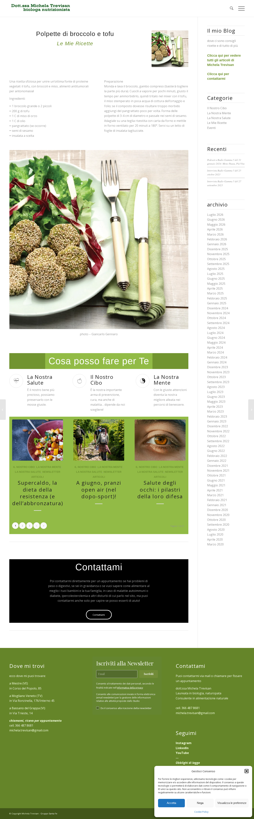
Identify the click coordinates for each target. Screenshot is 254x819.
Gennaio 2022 (216, 461)
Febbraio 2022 (217, 456)
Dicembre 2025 (217, 249)
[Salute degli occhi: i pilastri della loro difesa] (160, 440)
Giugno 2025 (216, 279)
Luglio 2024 (215, 333)
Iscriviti (148, 674)
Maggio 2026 (216, 224)
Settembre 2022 (218, 441)
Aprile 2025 (215, 288)
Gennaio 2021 (216, 505)
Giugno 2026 (216, 219)
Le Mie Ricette (217, 123)
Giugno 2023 (216, 397)
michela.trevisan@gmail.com (28, 730)
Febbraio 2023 (217, 416)
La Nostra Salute (28, 471)
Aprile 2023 (215, 407)
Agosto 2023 (216, 387)
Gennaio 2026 (216, 244)
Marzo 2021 (215, 495)
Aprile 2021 (215, 490)
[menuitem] (231, 8)
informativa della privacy (130, 687)
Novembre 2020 (218, 515)
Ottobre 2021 (216, 475)
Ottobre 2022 (216, 436)
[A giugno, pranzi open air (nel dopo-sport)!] (98, 440)
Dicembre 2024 (217, 308)
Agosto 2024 (216, 328)
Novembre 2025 (218, 254)
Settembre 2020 (218, 525)
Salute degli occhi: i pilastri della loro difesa (160, 489)
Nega (200, 802)
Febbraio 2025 (217, 298)
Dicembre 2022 (217, 426)
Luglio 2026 (215, 215)
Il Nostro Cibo (24, 466)
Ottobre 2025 (216, 259)
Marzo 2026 (215, 234)
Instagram (184, 743)
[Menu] (240, 8)
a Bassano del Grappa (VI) (27, 708)
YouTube (182, 753)
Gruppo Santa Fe (49, 813)
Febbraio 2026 (217, 239)
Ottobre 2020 (216, 520)
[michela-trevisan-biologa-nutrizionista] (40, 8)
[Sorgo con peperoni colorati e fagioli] (3, 409)
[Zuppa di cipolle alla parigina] (251, 409)
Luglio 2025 (215, 274)
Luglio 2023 (215, 392)
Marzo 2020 (215, 544)
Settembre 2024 (218, 323)
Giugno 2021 (216, 480)
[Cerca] (231, 8)
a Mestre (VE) (18, 683)
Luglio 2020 (215, 534)
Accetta (171, 802)
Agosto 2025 (216, 269)
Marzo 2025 (215, 293)
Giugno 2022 (216, 451)
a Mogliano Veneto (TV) (25, 696)
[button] (246, 771)
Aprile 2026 (215, 229)
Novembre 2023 (218, 372)
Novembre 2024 (218, 313)
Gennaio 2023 (216, 421)
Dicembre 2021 (217, 466)
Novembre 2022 (218, 431)
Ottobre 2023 (216, 377)
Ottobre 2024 (216, 318)
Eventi (211, 128)
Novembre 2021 (218, 470)
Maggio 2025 (216, 284)
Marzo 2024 (215, 352)
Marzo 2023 (215, 411)
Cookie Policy (201, 811)
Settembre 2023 (218, 382)
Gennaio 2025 (216, 303)
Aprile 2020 (215, 539)
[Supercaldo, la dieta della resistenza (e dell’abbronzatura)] (37, 440)
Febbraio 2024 (217, 357)
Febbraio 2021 (217, 500)
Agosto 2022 (216, 446)
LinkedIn (182, 748)
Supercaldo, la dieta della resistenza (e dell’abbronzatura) (37, 492)
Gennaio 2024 (216, 362)
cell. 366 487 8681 (188, 708)
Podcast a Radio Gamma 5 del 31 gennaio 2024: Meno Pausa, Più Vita (226, 161)
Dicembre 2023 (217, 367)
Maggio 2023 (216, 402)
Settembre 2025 (218, 264)
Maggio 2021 (216, 485)
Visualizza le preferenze (231, 802)
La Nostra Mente (48, 466)
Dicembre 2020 (217, 510)
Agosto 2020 (216, 530)
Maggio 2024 (216, 342)
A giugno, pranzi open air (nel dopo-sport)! (98, 489)
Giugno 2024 (216, 338)
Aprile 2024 (215, 347)
